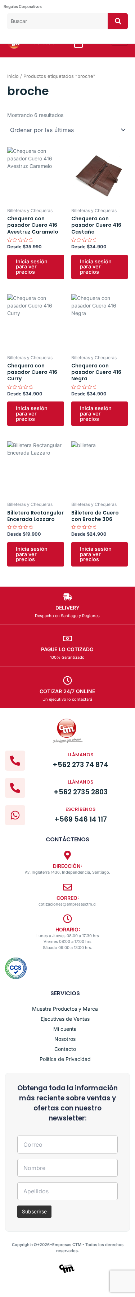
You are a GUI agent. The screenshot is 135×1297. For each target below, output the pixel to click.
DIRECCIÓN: (67, 866)
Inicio (13, 76)
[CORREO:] (67, 887)
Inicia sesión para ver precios (32, 266)
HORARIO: (67, 929)
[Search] (118, 21)
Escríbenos (80, 809)
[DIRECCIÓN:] (67, 855)
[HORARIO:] (67, 918)
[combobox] (57, 21)
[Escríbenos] (15, 815)
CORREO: (68, 898)
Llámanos (80, 754)
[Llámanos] (15, 761)
